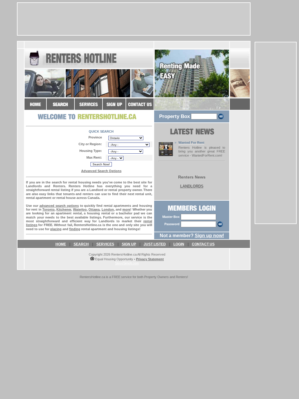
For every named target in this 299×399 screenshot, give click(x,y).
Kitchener (63, 209)
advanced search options (59, 205)
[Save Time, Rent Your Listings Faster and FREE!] (88, 107)
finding (74, 229)
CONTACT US (203, 244)
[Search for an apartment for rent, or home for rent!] (60, 107)
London (108, 209)
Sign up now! (209, 235)
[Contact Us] (140, 107)
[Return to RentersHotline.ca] (35, 107)
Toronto (48, 209)
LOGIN (178, 244)
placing (56, 229)
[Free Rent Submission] (165, 154)
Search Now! (101, 164)
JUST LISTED (155, 244)
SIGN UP (129, 244)
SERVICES (105, 244)
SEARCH (81, 244)
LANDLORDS (192, 186)
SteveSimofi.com (127, 263)
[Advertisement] (275, 133)
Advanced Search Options (101, 171)
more (126, 209)
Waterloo (80, 209)
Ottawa (94, 209)
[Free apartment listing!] (114, 107)
